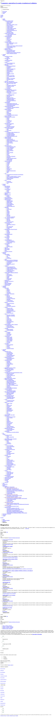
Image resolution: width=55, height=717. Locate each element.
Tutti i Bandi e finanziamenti (9, 486)
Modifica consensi (12, 715)
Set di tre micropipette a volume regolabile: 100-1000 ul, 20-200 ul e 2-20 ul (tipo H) (18, 570)
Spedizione (2, 670)
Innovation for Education (37, 634)
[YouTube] (3, 712)
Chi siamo (1, 686)
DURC (1, 697)
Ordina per (2, 537)
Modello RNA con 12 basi (7, 607)
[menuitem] (5, 484)
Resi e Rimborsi (2, 672)
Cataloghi (1, 688)
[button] (8, 539)
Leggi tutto (27, 528)
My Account (5, 11)
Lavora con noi (2, 695)
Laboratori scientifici (6, 520)
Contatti (1, 701)
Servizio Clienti (2, 668)
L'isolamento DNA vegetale (7, 546)
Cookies (8, 715)
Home (4, 519)
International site (2, 703)
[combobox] (5, 5)
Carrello (1, 16)
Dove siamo (2, 690)
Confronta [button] (5, 550)
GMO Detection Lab (6, 582)
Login (4, 13)
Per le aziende (2, 677)
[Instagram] (3, 711)
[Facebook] (3, 709)
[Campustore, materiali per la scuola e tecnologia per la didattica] (27, 3)
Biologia (4, 521)
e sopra (7, 628)
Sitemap (17, 715)
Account (1, 517)
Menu (1, 17)
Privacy (5, 715)
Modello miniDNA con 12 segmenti (9, 595)
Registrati (4, 12)
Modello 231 (2, 699)
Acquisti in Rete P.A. (3, 679)
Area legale (2, 715)
